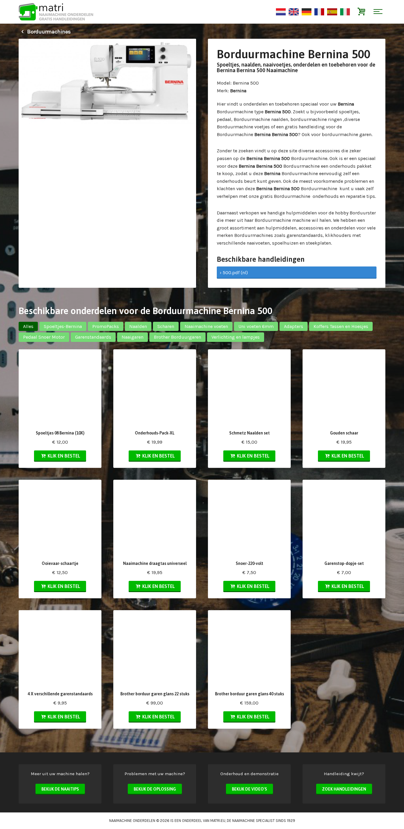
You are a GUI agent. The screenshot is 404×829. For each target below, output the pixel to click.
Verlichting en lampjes (235, 337)
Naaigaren (132, 337)
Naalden (138, 326)
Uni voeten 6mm (256, 326)
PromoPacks (105, 326)
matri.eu (217, 820)
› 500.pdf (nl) (234, 272)
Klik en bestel (63, 455)
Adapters (293, 326)
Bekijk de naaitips (60, 789)
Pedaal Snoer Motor (44, 337)
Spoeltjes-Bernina (63, 326)
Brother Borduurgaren (177, 337)
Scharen (165, 326)
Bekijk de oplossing (155, 789)
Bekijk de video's (249, 789)
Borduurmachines (48, 31)
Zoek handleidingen (344, 789)
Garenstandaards (93, 337)
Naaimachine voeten (206, 326)
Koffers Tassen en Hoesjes (340, 326)
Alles (28, 326)
